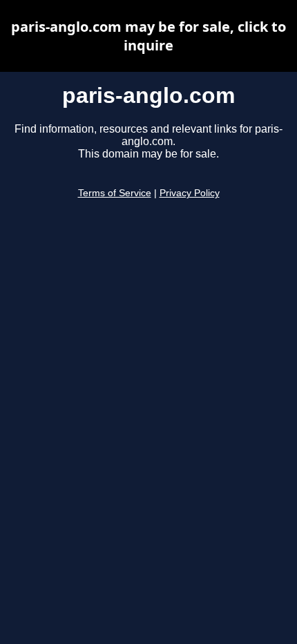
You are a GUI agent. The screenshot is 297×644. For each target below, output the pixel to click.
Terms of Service (114, 193)
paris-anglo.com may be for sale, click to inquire (148, 36)
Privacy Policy (190, 193)
